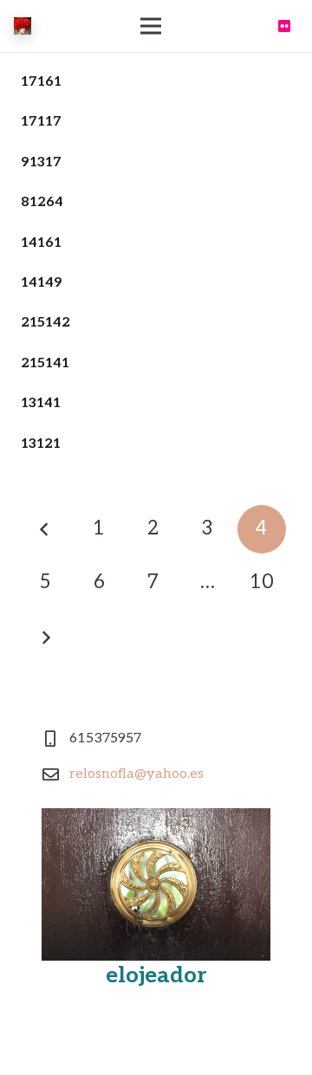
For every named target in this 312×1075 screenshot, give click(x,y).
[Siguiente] (45, 637)
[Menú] (150, 26)
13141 (41, 403)
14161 (41, 243)
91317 (41, 162)
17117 (41, 121)
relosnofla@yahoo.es (136, 774)
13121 (41, 444)
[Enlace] (22, 26)
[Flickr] (284, 26)
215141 (45, 363)
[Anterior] (45, 529)
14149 (41, 283)
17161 (41, 82)
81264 (42, 202)
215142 (45, 322)
